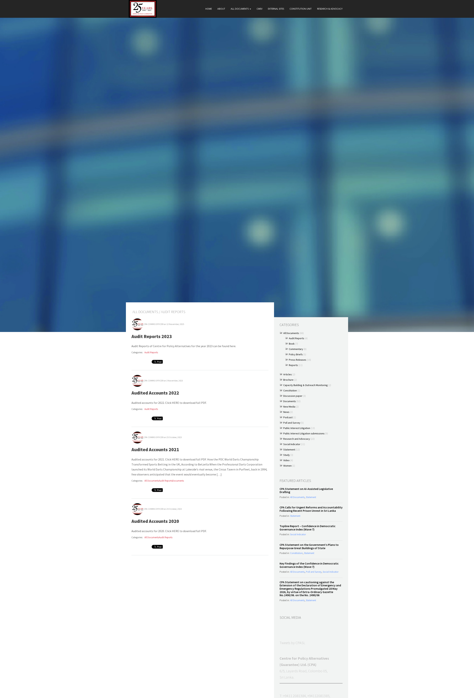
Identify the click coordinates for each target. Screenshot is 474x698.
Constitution (290, 390)
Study (286, 455)
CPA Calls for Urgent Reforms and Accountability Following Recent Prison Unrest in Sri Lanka (311, 508)
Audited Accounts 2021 (155, 449)
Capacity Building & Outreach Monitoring (305, 385)
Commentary (296, 349)
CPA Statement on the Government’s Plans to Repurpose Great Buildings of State (309, 546)
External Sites (276, 8)
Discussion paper (292, 396)
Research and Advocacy (296, 438)
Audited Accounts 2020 (155, 521)
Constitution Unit (301, 8)
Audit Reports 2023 (151, 336)
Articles (287, 374)
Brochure (288, 379)
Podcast (288, 417)
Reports (293, 365)
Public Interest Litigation (296, 428)
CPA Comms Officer (153, 324)
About (221, 8)
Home (208, 8)
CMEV (259, 8)
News (286, 412)
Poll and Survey (291, 422)
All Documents (240, 8)
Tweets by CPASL (292, 642)
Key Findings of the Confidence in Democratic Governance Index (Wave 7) (309, 565)
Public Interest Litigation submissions (304, 433)
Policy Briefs (296, 354)
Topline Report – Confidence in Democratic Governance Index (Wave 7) (308, 527)
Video (286, 460)
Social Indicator (291, 444)
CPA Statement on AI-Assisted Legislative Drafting (306, 490)
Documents (178, 480)
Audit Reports (151, 352)
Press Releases (297, 359)
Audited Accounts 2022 (155, 393)
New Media (289, 406)
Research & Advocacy (330, 8)
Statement (289, 449)
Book (292, 343)
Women (287, 465)
